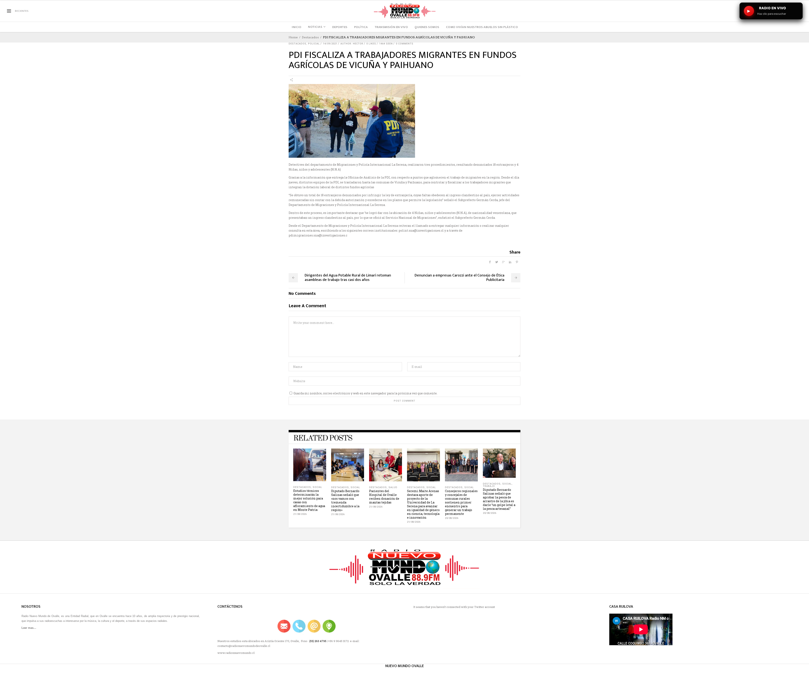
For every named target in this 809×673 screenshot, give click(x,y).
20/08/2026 (451, 518)
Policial (314, 43)
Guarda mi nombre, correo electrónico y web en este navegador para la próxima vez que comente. (365, 393)
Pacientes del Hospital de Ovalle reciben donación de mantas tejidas (384, 496)
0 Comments (404, 43)
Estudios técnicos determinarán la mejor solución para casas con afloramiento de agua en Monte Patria (309, 500)
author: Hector (351, 43)
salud (392, 487)
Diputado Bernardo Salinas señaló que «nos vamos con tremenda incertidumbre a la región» (345, 500)
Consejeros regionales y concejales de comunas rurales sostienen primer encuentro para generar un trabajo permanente (461, 502)
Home (293, 37)
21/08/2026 (300, 514)
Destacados (310, 37)
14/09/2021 (330, 43)
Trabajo (489, 486)
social (317, 487)
